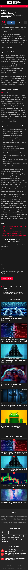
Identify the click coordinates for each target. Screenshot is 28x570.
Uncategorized (12, 403)
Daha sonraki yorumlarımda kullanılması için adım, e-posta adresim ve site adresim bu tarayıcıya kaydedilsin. (14, 272)
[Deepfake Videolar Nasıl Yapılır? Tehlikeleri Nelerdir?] (14, 495)
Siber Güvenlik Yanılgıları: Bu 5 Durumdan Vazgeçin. (11, 385)
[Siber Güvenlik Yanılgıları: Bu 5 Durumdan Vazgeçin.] (14, 374)
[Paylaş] (11, 22)
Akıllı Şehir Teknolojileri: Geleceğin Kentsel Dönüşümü (12, 319)
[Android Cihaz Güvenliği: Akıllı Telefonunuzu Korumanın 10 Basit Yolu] (14, 417)
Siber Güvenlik (11, 358)
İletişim (24, 568)
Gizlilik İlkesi (19, 568)
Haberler (11, 337)
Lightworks (4, 93)
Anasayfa (4, 568)
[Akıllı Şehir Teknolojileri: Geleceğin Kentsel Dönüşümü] (14, 309)
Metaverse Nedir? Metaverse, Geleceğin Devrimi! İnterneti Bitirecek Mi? (13, 536)
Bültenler (11, 316)
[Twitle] (20, 22)
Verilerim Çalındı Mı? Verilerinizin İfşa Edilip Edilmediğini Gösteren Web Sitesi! (14, 340)
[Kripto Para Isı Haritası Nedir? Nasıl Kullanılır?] (14, 478)
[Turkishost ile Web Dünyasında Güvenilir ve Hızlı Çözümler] (14, 396)
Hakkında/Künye (11, 568)
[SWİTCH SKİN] (26, 6)
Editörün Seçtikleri (21, 424)
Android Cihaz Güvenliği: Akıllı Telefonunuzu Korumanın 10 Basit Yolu (13, 427)
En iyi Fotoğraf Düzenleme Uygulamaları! (14, 235)
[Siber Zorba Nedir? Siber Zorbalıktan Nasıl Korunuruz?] (14, 351)
